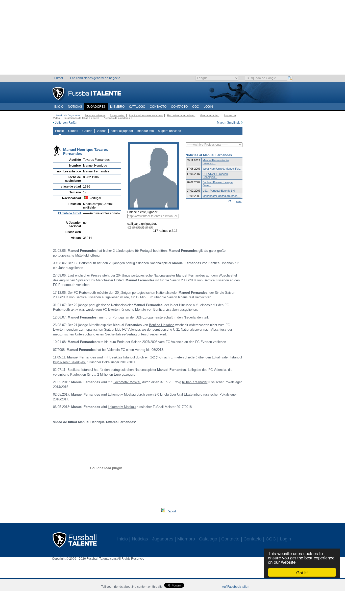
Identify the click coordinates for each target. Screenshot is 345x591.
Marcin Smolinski (228, 122)
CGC (195, 106)
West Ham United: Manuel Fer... (222, 168)
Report (170, 511)
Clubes (73, 131)
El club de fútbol (69, 213)
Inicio (58, 106)
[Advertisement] (172, 39)
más (238, 201)
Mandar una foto (209, 115)
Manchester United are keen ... (221, 195)
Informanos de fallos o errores (81, 118)
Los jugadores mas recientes (146, 115)
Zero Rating (129, 227)
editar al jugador (122, 131)
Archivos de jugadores (117, 118)
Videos (101, 131)
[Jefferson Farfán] (53, 122)
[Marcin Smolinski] (241, 122)
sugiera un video (169, 131)
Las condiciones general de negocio (95, 78)
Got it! (302, 572)
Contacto (158, 106)
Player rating (117, 115)
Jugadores (96, 106)
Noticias (75, 106)
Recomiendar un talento (181, 115)
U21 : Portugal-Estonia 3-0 (219, 190)
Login (208, 106)
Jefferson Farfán (66, 122)
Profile (59, 131)
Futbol (58, 78)
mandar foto (145, 131)
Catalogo (137, 106)
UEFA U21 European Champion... (215, 175)
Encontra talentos (95, 115)
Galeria (87, 131)
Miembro (117, 106)
